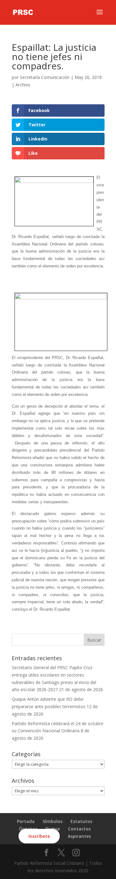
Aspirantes (79, 836)
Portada (26, 821)
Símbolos (52, 821)
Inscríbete (39, 836)
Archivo (22, 85)
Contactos (79, 829)
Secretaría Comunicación (45, 77)
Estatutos (81, 821)
